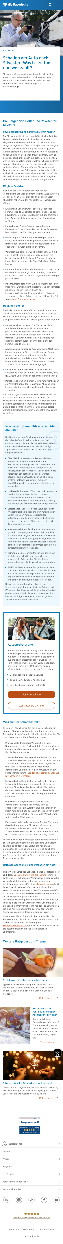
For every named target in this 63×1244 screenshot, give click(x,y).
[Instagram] (19, 1200)
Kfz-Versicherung (44, 884)
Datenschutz (29, 1229)
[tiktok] (31, 1200)
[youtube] (57, 1200)
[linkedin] (6, 1200)
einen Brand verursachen (23, 299)
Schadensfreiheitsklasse (15, 925)
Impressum (13, 1229)
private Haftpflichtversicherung (30, 875)
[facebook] (44, 1200)
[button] (50, 5)
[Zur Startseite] (15, 5)
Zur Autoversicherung (31, 705)
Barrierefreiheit (47, 1229)
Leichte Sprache (32, 1236)
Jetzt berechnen (31, 694)
